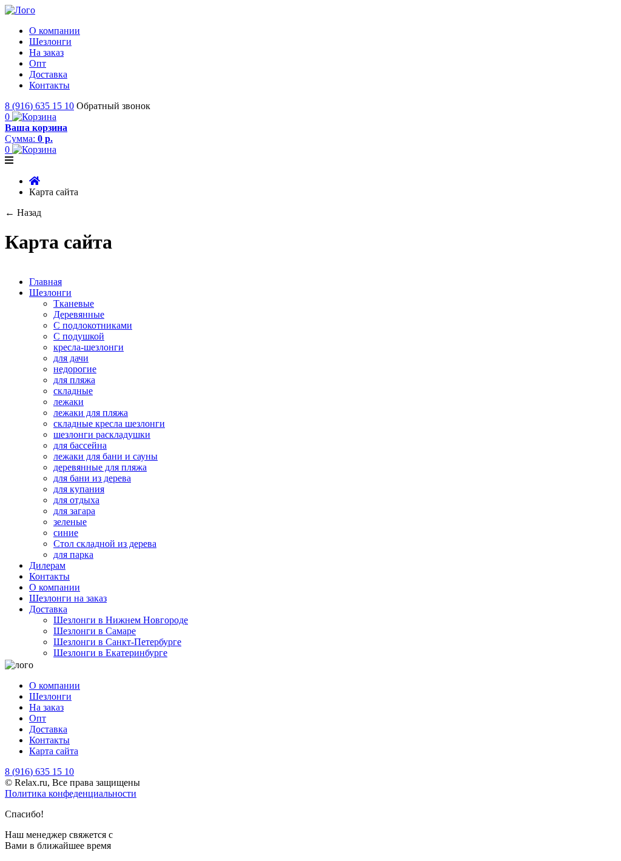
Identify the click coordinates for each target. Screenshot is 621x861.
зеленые (70, 522)
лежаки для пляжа (90, 412)
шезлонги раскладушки (101, 434)
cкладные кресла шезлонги (109, 423)
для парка (73, 554)
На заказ (46, 52)
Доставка (48, 74)
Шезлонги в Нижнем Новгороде (120, 620)
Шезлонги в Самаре (94, 631)
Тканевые (73, 303)
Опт (37, 63)
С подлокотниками (92, 325)
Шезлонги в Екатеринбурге (110, 653)
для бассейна (80, 445)
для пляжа (74, 380)
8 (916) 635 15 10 (39, 106)
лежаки (68, 402)
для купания (78, 489)
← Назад (23, 212)
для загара (74, 511)
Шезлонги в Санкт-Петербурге (117, 642)
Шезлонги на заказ (68, 598)
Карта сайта (53, 751)
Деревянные (78, 314)
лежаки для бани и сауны (105, 456)
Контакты (49, 85)
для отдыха (76, 500)
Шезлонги (50, 41)
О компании (54, 30)
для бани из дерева (92, 478)
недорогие (74, 369)
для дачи (71, 358)
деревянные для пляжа (100, 467)
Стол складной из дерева (104, 543)
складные (73, 391)
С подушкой (78, 336)
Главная (45, 281)
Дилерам (47, 565)
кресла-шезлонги (88, 347)
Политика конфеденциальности (70, 793)
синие (65, 533)
